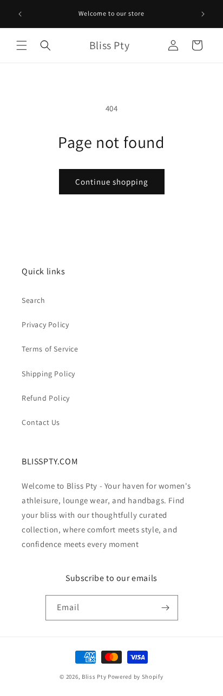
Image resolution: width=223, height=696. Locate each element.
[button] (22, 45)
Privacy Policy (45, 324)
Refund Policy (46, 398)
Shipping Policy (48, 374)
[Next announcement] (203, 14)
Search (33, 300)
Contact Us (41, 422)
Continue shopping (111, 182)
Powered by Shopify (135, 676)
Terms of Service (50, 349)
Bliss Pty (94, 676)
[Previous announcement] (20, 14)
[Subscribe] (166, 607)
